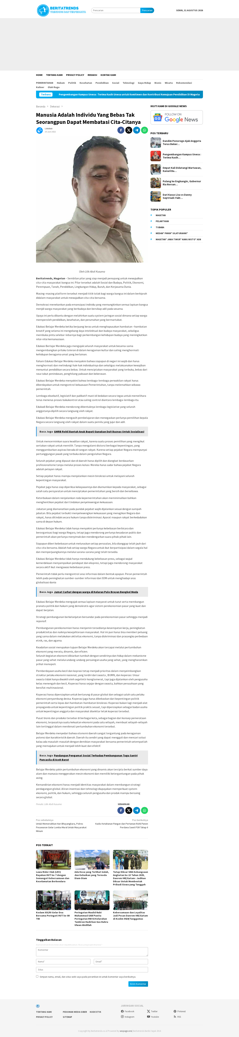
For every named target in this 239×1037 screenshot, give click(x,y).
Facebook (129, 1011)
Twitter (154, 1011)
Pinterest (181, 1011)
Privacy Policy (44, 1017)
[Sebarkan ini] (120, 130)
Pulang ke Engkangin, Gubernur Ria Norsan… (182, 183)
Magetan (161, 215)
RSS (179, 1016)
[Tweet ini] (128, 130)
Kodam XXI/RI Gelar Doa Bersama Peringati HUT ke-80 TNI (53, 915)
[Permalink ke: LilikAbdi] (39, 129)
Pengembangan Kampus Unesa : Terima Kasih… (182, 156)
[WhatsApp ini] (144, 130)
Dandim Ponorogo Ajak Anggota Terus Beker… (182, 142)
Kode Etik (95, 1011)
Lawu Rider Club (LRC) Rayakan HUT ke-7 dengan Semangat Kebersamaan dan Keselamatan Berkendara (52, 876)
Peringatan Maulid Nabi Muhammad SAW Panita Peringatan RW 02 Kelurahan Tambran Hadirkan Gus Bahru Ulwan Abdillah (91, 919)
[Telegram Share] (136, 130)
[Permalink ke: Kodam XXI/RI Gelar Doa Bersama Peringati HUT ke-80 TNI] (53, 900)
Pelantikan (162, 221)
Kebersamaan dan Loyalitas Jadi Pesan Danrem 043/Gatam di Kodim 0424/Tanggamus (130, 915)
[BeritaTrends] (61, 10)
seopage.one (126, 1030)
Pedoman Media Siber (75, 1011)
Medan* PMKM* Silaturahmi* (172, 233)
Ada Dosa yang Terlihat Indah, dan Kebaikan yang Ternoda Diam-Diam (92, 875)
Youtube (155, 1016)
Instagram (129, 1016)
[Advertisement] (119, 44)
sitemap (67, 1017)
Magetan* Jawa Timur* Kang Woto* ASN (178, 239)
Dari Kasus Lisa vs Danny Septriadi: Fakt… (177, 196)
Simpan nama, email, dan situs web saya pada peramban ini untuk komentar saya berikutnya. (88, 976)
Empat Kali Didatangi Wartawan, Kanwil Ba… (182, 169)
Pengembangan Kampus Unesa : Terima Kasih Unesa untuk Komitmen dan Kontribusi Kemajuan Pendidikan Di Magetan (99, 94)
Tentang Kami (44, 1011)
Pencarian (147, 10)
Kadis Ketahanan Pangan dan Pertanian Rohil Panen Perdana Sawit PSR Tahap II (121, 823)
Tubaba (160, 227)
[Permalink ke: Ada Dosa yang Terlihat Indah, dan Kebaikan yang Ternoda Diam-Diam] (92, 859)
